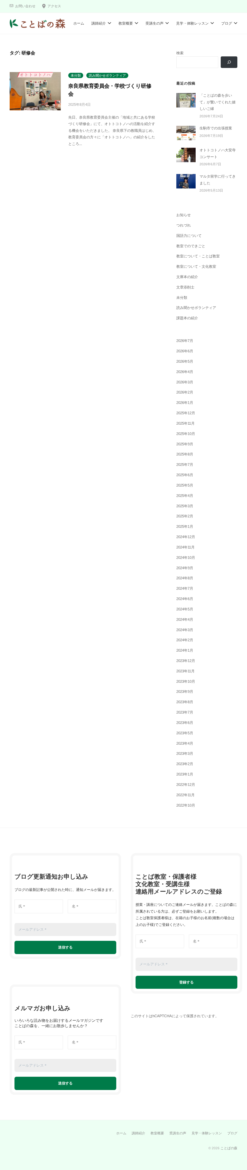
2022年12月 (185, 784)
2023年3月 (184, 753)
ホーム (78, 23)
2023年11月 (185, 671)
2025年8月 (184, 454)
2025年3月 (184, 506)
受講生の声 (154, 23)
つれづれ (183, 225)
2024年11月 (185, 547)
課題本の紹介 (187, 318)
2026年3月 (184, 382)
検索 (180, 53)
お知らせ (183, 215)
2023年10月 (185, 681)
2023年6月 (184, 723)
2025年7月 (184, 464)
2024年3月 (184, 630)
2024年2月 (184, 640)
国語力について (189, 236)
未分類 (76, 75)
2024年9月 (184, 568)
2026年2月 (184, 392)
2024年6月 (184, 599)
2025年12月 (185, 413)
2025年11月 (185, 423)
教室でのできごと (190, 246)
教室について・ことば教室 (198, 256)
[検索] (229, 62)
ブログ (226, 23)
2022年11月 (185, 795)
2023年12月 (185, 661)
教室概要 (125, 23)
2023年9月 (184, 691)
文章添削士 (185, 287)
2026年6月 (184, 351)
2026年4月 (184, 372)
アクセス (54, 6)
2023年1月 (184, 774)
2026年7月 (184, 341)
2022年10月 (185, 805)
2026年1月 (184, 403)
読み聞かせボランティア (107, 75)
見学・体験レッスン (192, 23)
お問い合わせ (25, 6)
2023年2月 (184, 764)
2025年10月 (185, 434)
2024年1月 (184, 650)
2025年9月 (184, 444)
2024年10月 (185, 557)
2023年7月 (184, 712)
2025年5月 (184, 485)
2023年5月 (184, 733)
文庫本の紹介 (187, 277)
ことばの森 (228, 1148)
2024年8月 (184, 578)
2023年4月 (184, 743)
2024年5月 (184, 609)
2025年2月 (184, 516)
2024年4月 (184, 619)
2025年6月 (184, 475)
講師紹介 (98, 23)
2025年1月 (184, 526)
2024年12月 (185, 537)
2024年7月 (184, 588)
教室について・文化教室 (196, 266)
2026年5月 (184, 361)
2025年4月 (184, 496)
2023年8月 (184, 702)
